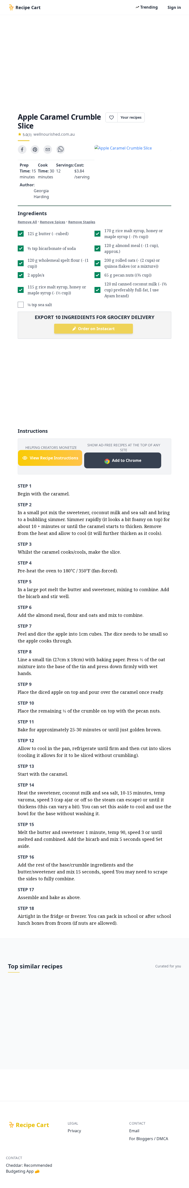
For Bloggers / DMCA (148, 1138)
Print (160, 117)
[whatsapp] (60, 149)
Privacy (74, 1130)
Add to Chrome (126, 460)
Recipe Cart (32, 1125)
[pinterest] (35, 149)
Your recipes (131, 117)
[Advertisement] (94, 62)
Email (134, 1130)
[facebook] (22, 149)
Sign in (174, 7)
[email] (47, 149)
